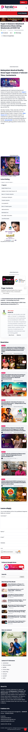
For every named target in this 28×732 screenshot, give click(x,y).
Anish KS (10, 312)
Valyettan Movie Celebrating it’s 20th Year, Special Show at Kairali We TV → (13, 303)
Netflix (4, 667)
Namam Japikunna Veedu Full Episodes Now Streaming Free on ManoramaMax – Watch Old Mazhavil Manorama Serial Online (13, 349)
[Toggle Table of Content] (24, 288)
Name (3, 531)
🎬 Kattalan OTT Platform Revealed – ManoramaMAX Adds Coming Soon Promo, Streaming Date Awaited (17, 606)
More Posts (11, 335)
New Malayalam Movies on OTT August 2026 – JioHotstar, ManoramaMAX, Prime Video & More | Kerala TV (17, 590)
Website (19, 335)
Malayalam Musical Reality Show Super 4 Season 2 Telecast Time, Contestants (11, 290)
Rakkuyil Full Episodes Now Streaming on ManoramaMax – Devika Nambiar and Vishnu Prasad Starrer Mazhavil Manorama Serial (13, 377)
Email (2, 537)
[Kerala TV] (9, 8)
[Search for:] (11, 577)
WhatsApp (18, 33)
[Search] (26, 8)
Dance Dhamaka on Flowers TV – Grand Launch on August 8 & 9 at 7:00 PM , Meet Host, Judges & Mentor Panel (16, 584)
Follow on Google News (8, 36)
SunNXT (5, 676)
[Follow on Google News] (14, 567)
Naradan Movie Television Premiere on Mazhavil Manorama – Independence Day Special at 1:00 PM (13, 403)
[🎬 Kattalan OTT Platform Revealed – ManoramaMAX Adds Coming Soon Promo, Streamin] (4, 606)
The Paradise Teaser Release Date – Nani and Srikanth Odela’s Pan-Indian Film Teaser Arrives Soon (17, 622)
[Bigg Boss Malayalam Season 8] (14, 20)
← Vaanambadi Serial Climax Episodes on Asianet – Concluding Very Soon (13, 299)
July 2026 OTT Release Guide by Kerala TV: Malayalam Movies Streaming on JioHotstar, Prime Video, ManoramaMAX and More (16, 595)
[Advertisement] (14, 52)
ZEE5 (4, 678)
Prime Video (6, 669)
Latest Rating (6, 293)
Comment (4, 516)
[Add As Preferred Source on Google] (14, 280)
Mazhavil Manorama (19, 30)
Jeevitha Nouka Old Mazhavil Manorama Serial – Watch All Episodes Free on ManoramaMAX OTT (13, 455)
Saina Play (5, 671)
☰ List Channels (22, 13)
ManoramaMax (7, 665)
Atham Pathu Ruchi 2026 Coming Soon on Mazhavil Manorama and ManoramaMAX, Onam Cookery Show (13, 482)
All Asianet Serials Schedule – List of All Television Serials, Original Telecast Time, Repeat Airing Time (17, 600)
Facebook (5, 33)
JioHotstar (5, 663)
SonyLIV (5, 674)
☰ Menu (23, 2)
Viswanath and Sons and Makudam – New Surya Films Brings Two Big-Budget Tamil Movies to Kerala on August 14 (17, 611)
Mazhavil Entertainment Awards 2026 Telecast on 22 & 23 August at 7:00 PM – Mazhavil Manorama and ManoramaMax (13, 429)
